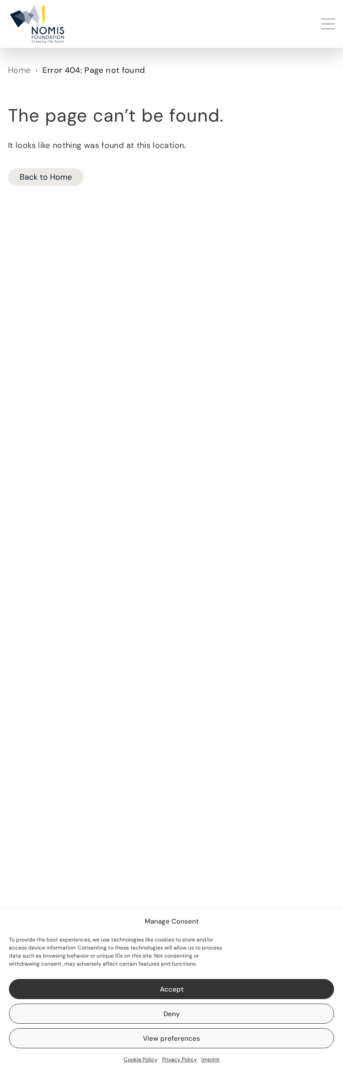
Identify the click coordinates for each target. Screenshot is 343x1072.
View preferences (171, 1038)
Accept (172, 989)
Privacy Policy (179, 1059)
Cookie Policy (141, 1059)
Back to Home (46, 177)
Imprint (210, 1059)
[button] (36, 24)
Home (19, 70)
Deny (171, 1013)
